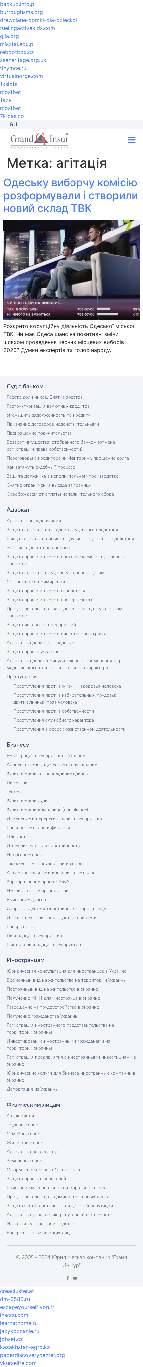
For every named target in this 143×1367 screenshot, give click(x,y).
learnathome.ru (19, 1323)
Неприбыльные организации (38, 890)
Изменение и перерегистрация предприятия (54, 818)
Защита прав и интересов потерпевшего (50, 600)
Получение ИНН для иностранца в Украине (53, 998)
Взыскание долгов (26, 899)
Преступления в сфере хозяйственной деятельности (69, 729)
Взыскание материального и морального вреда (58, 1188)
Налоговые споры (26, 854)
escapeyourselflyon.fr (27, 1307)
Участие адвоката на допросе (38, 548)
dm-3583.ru (15, 1299)
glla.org (9, 36)
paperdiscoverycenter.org (32, 1355)
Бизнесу (18, 745)
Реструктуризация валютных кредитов (48, 406)
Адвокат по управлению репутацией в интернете (59, 1215)
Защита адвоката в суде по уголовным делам (55, 573)
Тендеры (16, 791)
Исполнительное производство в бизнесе (51, 917)
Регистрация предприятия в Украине (46, 755)
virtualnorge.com (21, 76)
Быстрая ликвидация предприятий (44, 944)
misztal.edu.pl (17, 44)
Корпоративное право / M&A (38, 881)
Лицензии (17, 782)
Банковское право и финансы (38, 827)
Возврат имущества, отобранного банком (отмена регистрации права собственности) (61, 446)
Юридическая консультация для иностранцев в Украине (66, 971)
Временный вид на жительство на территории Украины (67, 980)
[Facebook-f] (68, 1278)
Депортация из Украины (33, 1089)
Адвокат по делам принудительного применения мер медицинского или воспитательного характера (64, 664)
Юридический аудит (28, 800)
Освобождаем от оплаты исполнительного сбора (60, 494)
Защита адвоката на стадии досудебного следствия (62, 530)
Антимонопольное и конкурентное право (51, 872)
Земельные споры (26, 1161)
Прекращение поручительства (39, 433)
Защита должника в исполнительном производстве (62, 476)
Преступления (22, 677)
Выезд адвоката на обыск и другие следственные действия (70, 539)
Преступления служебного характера (53, 720)
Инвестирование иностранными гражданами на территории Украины (58, 1045)
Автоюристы (20, 1116)
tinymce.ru (13, 68)
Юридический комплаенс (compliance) (47, 809)
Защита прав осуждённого (35, 652)
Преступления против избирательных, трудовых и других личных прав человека (67, 699)
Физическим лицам (33, 1105)
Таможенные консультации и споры (45, 863)
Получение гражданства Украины (42, 1016)
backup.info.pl (18, 4)
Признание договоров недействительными (53, 424)
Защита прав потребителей (36, 1179)
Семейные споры (25, 1134)
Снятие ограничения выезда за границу (49, 485)
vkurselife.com (18, 1363)
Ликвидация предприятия (34, 935)
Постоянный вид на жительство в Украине (52, 989)
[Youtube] (75, 1278)
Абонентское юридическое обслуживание (52, 764)
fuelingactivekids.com (27, 28)
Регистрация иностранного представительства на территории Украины (60, 1029)
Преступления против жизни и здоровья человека (67, 686)
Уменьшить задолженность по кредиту (48, 415)
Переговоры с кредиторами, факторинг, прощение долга (68, 458)
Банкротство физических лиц (38, 1233)
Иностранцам (26, 960)
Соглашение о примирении (36, 582)
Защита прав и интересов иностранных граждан (59, 634)
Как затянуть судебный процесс (41, 467)
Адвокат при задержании (34, 521)
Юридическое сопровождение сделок (47, 773)
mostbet (10, 92)
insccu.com (14, 1315)
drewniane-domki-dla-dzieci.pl (38, 20)
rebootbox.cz (17, 52)
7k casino (12, 116)
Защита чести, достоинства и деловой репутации (60, 1206)
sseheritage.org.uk (23, 60)
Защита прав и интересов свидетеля (46, 591)
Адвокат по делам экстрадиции (40, 643)
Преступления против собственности (53, 711)
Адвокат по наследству (32, 1152)
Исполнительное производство (40, 1224)
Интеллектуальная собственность (43, 845)
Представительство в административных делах (58, 1197)
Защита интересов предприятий (41, 625)
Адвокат (18, 510)
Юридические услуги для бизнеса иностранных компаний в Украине (71, 1077)
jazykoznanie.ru (19, 1331)
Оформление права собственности (44, 1170)
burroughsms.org (21, 12)
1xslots (8, 84)
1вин (6, 100)
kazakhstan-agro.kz (25, 1347)
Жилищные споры (27, 1143)
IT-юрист (16, 836)
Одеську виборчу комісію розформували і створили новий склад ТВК (70, 195)
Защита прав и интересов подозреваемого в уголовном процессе (67, 560)
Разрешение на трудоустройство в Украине (53, 1007)
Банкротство (20, 926)
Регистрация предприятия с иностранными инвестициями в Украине (71, 1061)
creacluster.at (17, 1291)
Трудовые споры (24, 1125)
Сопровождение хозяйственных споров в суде (56, 908)
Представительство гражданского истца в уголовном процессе (64, 612)
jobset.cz (11, 1339)
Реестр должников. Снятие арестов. (45, 397)
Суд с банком (25, 387)
